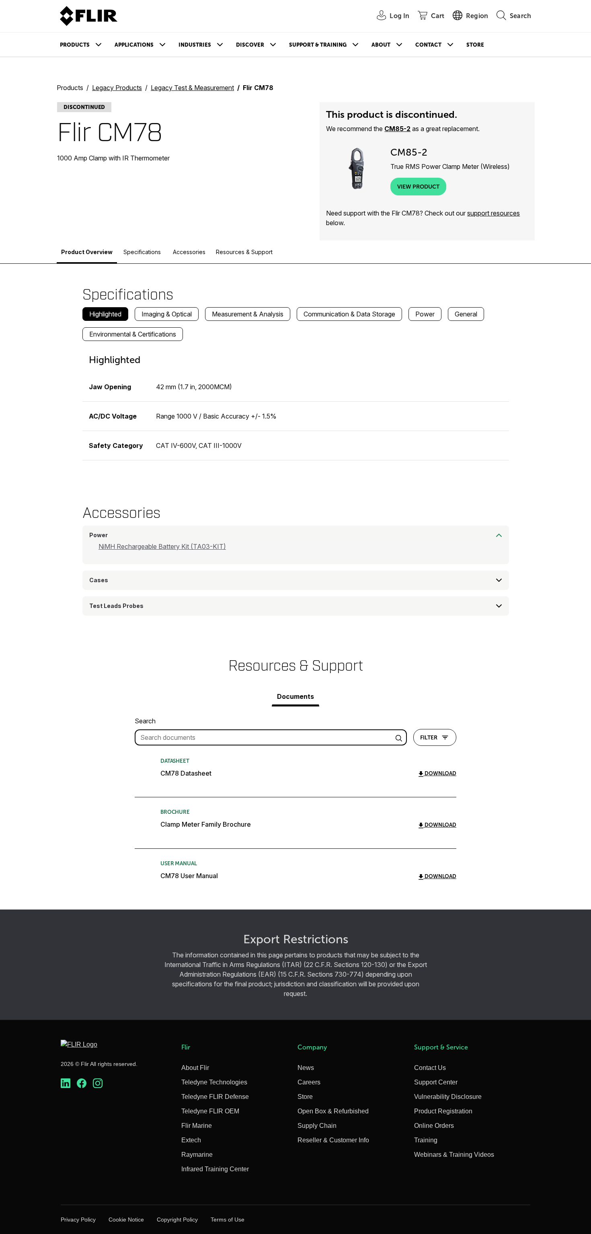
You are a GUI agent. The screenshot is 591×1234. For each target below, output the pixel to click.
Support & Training (318, 45)
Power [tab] (425, 314)
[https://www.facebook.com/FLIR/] (81, 1083)
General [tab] (466, 314)
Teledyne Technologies (214, 1082)
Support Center (436, 1082)
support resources (493, 213)
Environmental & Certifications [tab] (132, 334)
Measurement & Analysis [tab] (247, 314)
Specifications (142, 251)
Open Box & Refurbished (333, 1111)
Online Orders (434, 1125)
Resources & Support (244, 251)
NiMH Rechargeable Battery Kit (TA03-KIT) (162, 546)
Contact (428, 45)
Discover (250, 45)
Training (425, 1140)
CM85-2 (397, 129)
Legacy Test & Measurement (192, 88)
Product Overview (87, 251)
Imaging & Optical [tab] (167, 314)
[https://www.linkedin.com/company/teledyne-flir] (65, 1083)
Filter (428, 737)
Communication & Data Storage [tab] (349, 314)
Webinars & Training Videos (454, 1154)
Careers (309, 1082)
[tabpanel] (295, 403)
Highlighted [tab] (105, 314)
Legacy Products (117, 88)
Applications (134, 45)
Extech (191, 1140)
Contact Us (430, 1067)
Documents (295, 696)
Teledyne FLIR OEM (210, 1111)
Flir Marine (196, 1125)
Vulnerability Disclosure (448, 1096)
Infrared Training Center (215, 1169)
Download (439, 773)
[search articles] (400, 737)
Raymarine (197, 1154)
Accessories (189, 251)
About (380, 45)
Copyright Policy (177, 1219)
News (306, 1067)
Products (75, 45)
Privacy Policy (78, 1219)
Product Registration (443, 1111)
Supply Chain (317, 1125)
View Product (418, 186)
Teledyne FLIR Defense (215, 1096)
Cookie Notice (126, 1219)
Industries (195, 45)
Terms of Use (227, 1219)
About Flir (195, 1067)
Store (475, 45)
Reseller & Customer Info (333, 1140)
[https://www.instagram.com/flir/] (98, 1083)
